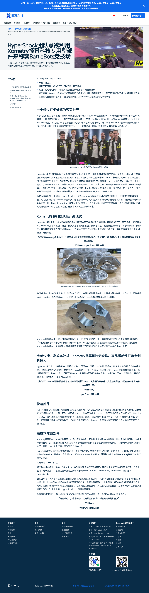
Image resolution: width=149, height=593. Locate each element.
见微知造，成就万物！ (61, 5)
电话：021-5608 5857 (98, 529)
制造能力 (7, 23)
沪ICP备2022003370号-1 (83, 585)
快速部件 (13, 104)
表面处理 (11, 536)
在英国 (118, 543)
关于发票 (65, 536)
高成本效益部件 (15, 107)
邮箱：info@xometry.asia (99, 533)
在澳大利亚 (120, 533)
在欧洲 (118, 536)
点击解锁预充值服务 (71, 8)
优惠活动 (56, 23)
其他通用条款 (67, 533)
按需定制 (27, 28)
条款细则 (65, 529)
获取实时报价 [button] (137, 15)
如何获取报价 (40, 526)
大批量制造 (12, 539)
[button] (115, 15)
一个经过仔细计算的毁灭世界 (20, 87)
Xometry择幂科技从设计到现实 (20, 91)
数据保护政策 (67, 526)
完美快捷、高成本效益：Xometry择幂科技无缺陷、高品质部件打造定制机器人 (20, 98)
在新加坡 (119, 529)
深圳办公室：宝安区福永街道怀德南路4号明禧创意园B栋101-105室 (101, 545)
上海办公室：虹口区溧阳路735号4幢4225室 (101, 538)
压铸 (9, 533)
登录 (125, 15)
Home (10, 28)
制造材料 (27, 23)
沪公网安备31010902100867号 (118, 585)
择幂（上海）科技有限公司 (100, 526)
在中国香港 (120, 526)
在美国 (118, 539)
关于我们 (72, 23)
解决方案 (37, 23)
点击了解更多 (115, 2)
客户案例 (46, 23)
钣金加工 (11, 526)
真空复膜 (11, 529)
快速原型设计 (13, 543)
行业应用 (17, 23)
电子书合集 (39, 533)
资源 (64, 23)
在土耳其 (119, 546)
